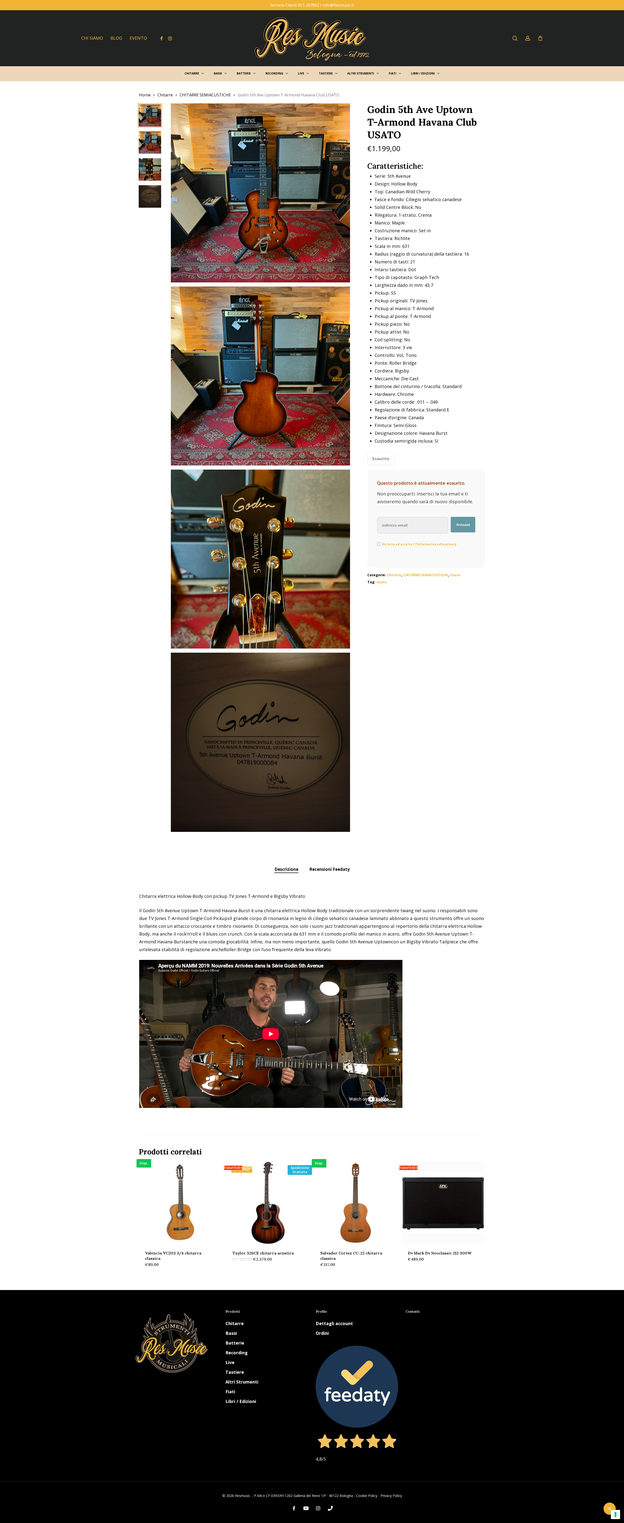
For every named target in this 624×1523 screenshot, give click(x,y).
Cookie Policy (366, 1495)
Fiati (230, 1391)
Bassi (231, 1333)
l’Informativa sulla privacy (436, 544)
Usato (455, 575)
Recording (236, 1353)
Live (229, 1362)
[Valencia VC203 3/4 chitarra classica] (180, 1202)
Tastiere (234, 1372)
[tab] (286, 869)
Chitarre (165, 95)
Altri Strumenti (241, 1382)
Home (145, 95)
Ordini (322, 1333)
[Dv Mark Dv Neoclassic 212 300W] (443, 1202)
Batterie (234, 1343)
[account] (528, 38)
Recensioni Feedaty (329, 869)
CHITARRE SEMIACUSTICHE (205, 95)
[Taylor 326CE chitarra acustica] (268, 1202)
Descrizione (286, 869)
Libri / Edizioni (240, 1401)
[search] (515, 38)
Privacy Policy (391, 1495)
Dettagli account (334, 1323)
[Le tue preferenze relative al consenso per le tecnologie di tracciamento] (615, 1514)
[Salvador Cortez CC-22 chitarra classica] (355, 1202)
